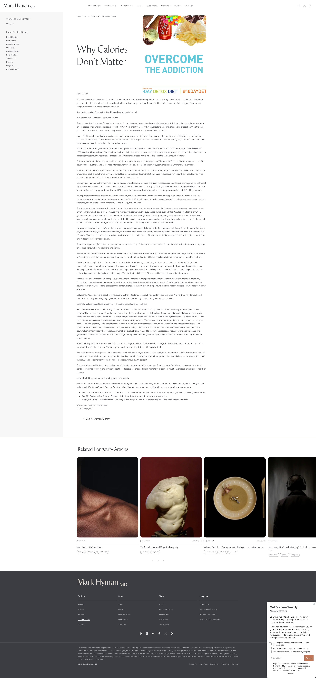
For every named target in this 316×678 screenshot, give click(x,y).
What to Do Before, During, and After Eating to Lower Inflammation (233, 547)
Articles (92, 16)
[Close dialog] (314, 604)
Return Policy (225, 664)
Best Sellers (163, 619)
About (120, 604)
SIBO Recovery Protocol (209, 614)
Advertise (122, 624)
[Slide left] (152, 560)
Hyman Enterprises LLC (90, 664)
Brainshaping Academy (208, 609)
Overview (10, 24)
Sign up (309, 658)
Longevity (10, 66)
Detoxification (11, 55)
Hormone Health (12, 69)
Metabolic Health (12, 44)
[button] (165, 5)
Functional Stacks (166, 609)
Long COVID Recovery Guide (211, 619)
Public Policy (123, 619)
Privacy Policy (204, 664)
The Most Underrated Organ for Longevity (159, 547)
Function (121, 609)
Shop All (162, 604)
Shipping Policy (214, 664)
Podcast (81, 604)
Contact (81, 624)
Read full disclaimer (96, 659)
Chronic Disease (12, 51)
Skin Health (10, 58)
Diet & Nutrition (12, 37)
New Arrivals (164, 624)
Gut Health (10, 48)
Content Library (82, 16)
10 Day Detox (204, 604)
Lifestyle (9, 62)
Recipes (81, 614)
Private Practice (124, 614)
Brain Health (11, 41)
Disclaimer (235, 664)
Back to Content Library (98, 418)
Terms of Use (193, 664)
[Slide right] (163, 560)
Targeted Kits (164, 614)
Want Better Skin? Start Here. (90, 547)
